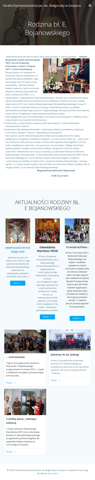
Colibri (55, 473)
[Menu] (90, 5)
